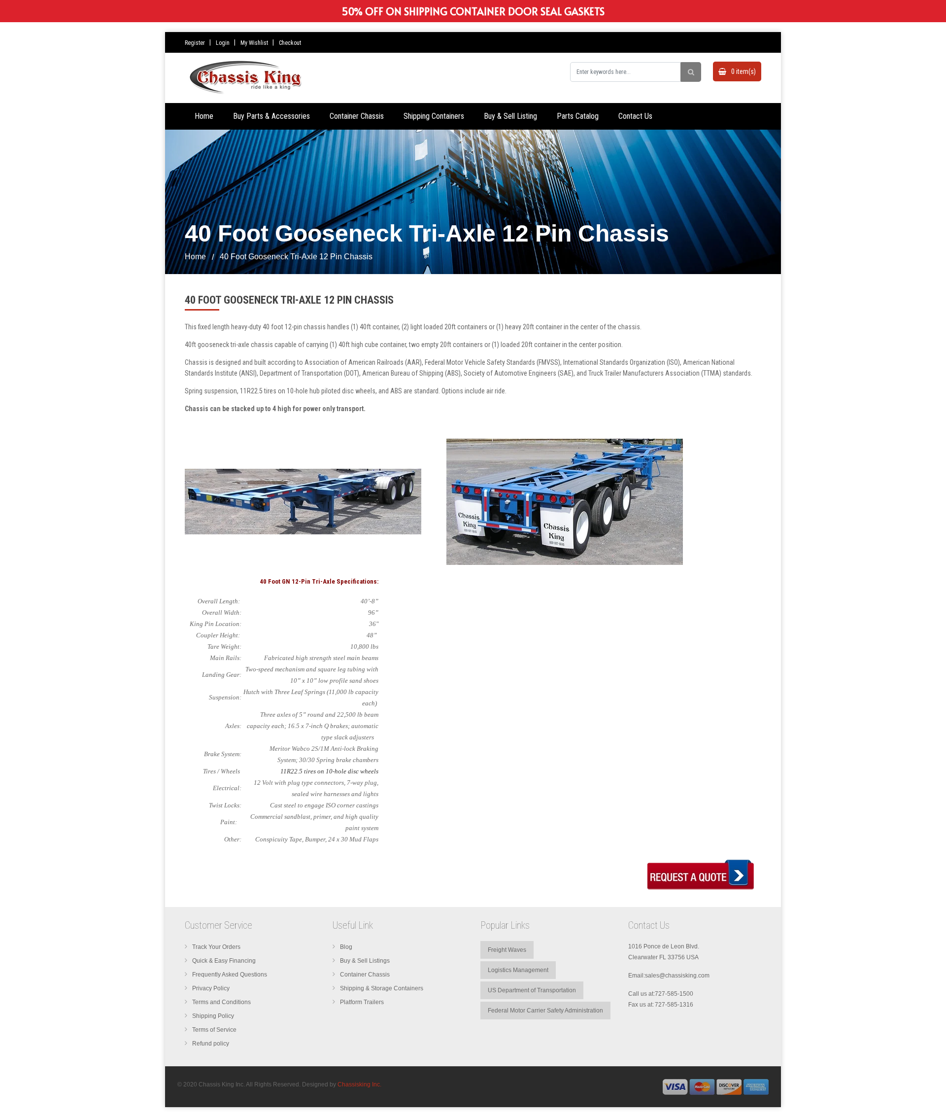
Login (223, 42)
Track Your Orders (216, 946)
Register (195, 42)
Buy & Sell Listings (365, 960)
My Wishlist (254, 42)
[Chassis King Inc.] (716, 1086)
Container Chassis (365, 974)
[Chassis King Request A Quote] (702, 873)
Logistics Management (518, 970)
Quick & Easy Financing (224, 960)
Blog (346, 946)
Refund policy (210, 1043)
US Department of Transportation (532, 990)
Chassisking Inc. (359, 1084)
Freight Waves (507, 949)
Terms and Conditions (221, 1002)
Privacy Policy (211, 988)
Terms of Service (214, 1029)
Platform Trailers (362, 1002)
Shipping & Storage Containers (381, 988)
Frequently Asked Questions (229, 974)
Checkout (290, 42)
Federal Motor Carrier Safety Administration (545, 1010)
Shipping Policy (213, 1015)
